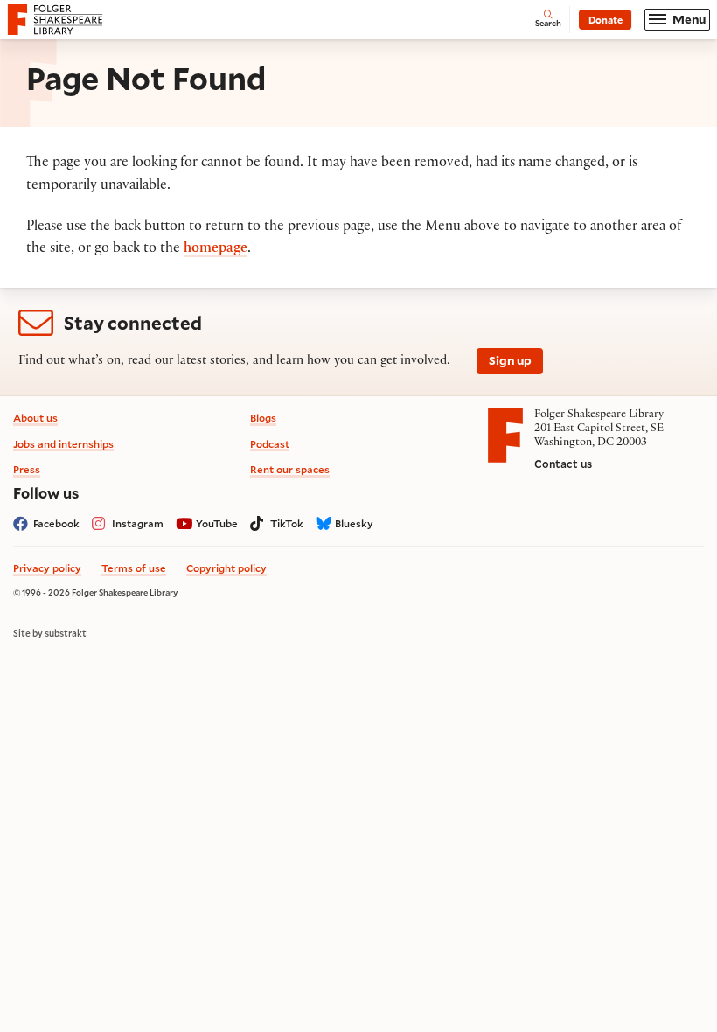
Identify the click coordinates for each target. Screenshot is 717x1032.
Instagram (138, 523)
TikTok (286, 523)
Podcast (269, 443)
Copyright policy (226, 568)
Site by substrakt (50, 633)
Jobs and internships (63, 443)
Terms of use (133, 568)
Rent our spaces (290, 469)
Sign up (510, 360)
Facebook (56, 523)
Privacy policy (47, 568)
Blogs (263, 417)
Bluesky (354, 523)
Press (26, 469)
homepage (215, 249)
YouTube (217, 523)
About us (35, 417)
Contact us (563, 464)
